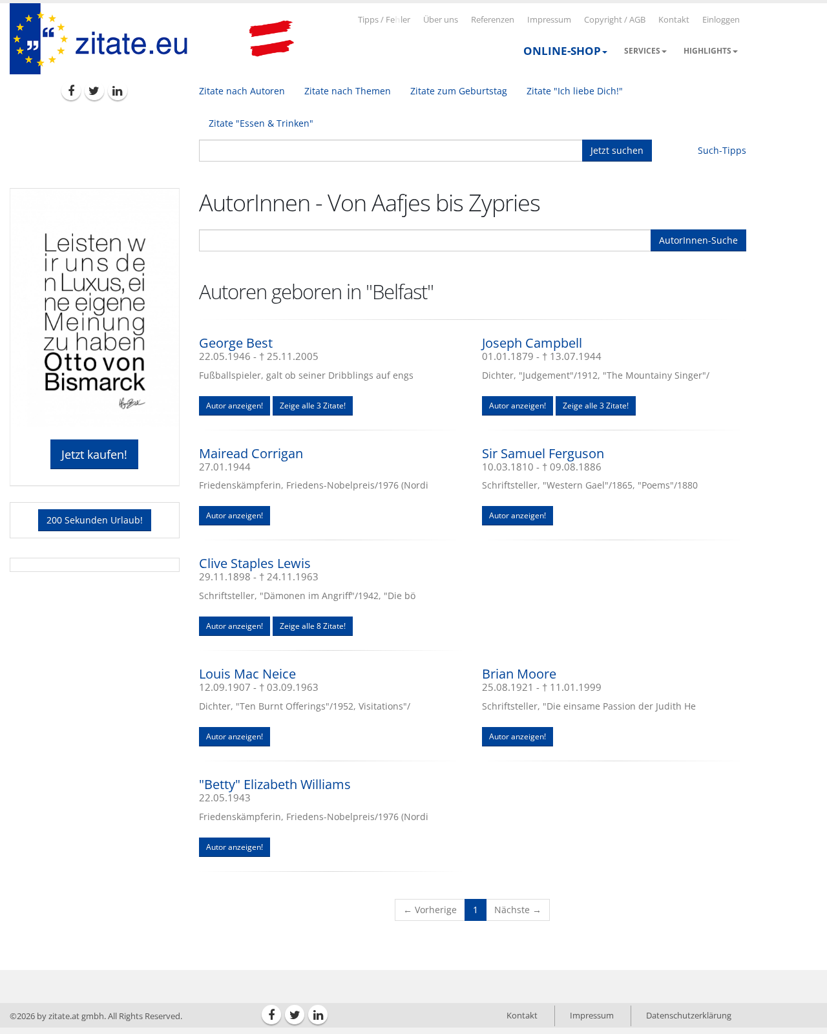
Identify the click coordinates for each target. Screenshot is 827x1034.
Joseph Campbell (532, 343)
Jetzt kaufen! (94, 454)
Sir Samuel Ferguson (543, 453)
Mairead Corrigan (251, 453)
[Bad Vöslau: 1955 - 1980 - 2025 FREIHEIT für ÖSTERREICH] (271, 38)
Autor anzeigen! (234, 405)
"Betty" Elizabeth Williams (275, 784)
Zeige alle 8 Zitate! (313, 625)
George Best (236, 343)
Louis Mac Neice (247, 673)
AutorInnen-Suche (698, 240)
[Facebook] (71, 90)
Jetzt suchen (617, 150)
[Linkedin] (117, 90)
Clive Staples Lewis (255, 563)
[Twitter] (94, 90)
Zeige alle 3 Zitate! (313, 405)
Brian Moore (519, 673)
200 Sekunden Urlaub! (95, 520)
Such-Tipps (722, 150)
